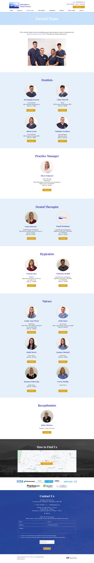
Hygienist (31, 277)
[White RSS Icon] (49, 513)
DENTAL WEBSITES (73, 557)
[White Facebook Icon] (45, 513)
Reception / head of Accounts (46, 428)
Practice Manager (47, 179)
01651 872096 (40, 505)
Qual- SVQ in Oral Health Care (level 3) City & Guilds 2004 (31, 326)
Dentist (62, 102)
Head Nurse (32, 324)
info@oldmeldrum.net (80, 2)
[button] (53, 535)
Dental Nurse (47, 180)
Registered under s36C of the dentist (63, 231)
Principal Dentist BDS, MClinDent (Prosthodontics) (31, 103)
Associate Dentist (31, 134)
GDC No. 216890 (31, 281)
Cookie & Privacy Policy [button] (40, 556)
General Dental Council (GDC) (37, 34)
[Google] (47, 513)
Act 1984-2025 (63, 233)
